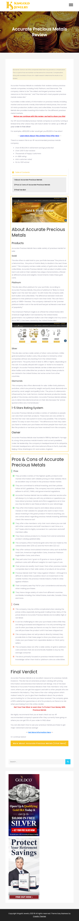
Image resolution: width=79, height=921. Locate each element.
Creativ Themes (39, 916)
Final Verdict (20, 190)
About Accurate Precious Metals (28, 180)
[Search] (67, 761)
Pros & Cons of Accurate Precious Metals (32, 185)
